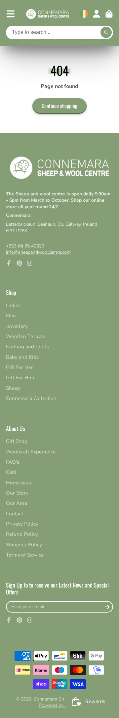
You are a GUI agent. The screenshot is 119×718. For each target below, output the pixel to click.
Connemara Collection (31, 398)
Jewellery (17, 326)
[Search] (106, 32)
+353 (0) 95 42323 (25, 246)
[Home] (47, 14)
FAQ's (12, 461)
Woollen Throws (25, 336)
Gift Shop (16, 441)
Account (96, 14)
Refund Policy (22, 534)
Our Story (17, 492)
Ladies (13, 305)
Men (11, 315)
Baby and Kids (22, 357)
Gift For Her (19, 367)
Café (11, 472)
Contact (14, 513)
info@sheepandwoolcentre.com (38, 252)
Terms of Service (25, 554)
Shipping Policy (24, 544)
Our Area (16, 503)
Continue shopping (59, 106)
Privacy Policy (22, 523)
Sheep (13, 388)
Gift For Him (20, 377)
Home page (19, 482)
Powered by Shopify (60, 705)
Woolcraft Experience (31, 451)
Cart (109, 14)
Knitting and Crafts (27, 346)
